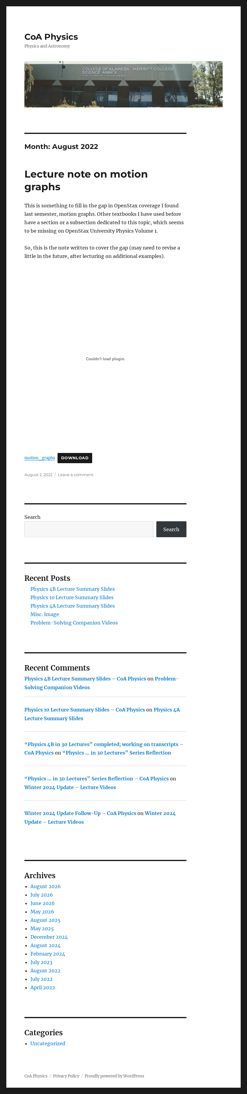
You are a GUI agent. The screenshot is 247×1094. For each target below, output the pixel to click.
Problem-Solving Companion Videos (74, 623)
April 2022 (42, 987)
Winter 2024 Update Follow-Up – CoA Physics (80, 813)
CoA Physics (51, 37)
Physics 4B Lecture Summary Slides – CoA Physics (85, 679)
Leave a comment (75, 474)
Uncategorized (47, 1043)
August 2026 (45, 886)
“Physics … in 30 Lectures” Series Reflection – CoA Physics (96, 779)
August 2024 (45, 945)
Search (32, 517)
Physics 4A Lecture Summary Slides (72, 606)
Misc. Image (44, 614)
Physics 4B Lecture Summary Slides (72, 589)
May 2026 (42, 912)
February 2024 (47, 954)
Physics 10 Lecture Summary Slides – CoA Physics (84, 710)
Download (75, 458)
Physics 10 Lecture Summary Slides (72, 597)
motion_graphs (39, 457)
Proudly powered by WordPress (114, 1076)
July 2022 (41, 979)
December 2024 (49, 937)
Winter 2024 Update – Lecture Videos (70, 787)
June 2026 (42, 903)
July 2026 (41, 895)
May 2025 (42, 928)
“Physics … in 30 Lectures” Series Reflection (116, 753)
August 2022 (45, 971)
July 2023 (41, 962)
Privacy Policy (66, 1076)
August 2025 (45, 920)
